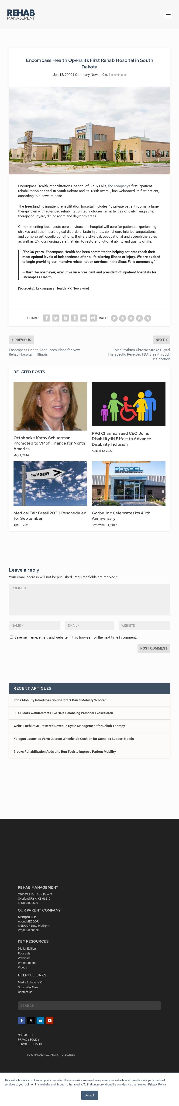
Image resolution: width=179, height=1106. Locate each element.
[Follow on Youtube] (49, 1020)
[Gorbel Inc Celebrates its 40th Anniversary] (128, 483)
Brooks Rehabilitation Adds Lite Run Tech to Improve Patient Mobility (65, 751)
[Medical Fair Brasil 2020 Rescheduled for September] (50, 483)
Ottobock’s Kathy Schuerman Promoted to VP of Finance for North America (49, 443)
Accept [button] (89, 1095)
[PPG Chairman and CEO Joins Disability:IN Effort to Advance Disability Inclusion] (128, 404)
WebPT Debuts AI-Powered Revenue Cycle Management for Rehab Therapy (69, 726)
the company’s (119, 186)
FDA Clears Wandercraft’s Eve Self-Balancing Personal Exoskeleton (63, 713)
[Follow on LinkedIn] (40, 1020)
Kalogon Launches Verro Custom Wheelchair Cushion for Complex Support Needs (74, 739)
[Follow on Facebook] (21, 1020)
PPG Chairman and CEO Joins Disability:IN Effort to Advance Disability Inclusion (121, 439)
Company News (87, 75)
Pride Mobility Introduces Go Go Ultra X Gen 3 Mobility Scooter (60, 700)
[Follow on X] (31, 1020)
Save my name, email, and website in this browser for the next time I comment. (75, 637)
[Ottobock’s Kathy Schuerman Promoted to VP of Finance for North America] (50, 406)
